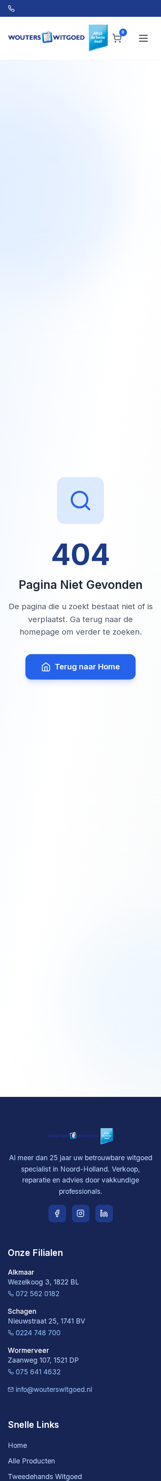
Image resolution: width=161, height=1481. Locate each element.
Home (17, 1445)
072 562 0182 (37, 1294)
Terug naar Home (87, 666)
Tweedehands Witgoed (45, 1476)
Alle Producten (31, 1461)
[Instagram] (80, 1213)
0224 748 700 (38, 1333)
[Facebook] (57, 1213)
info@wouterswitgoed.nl (54, 1389)
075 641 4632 (38, 1372)
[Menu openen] (143, 38)
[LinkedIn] (104, 1213)
